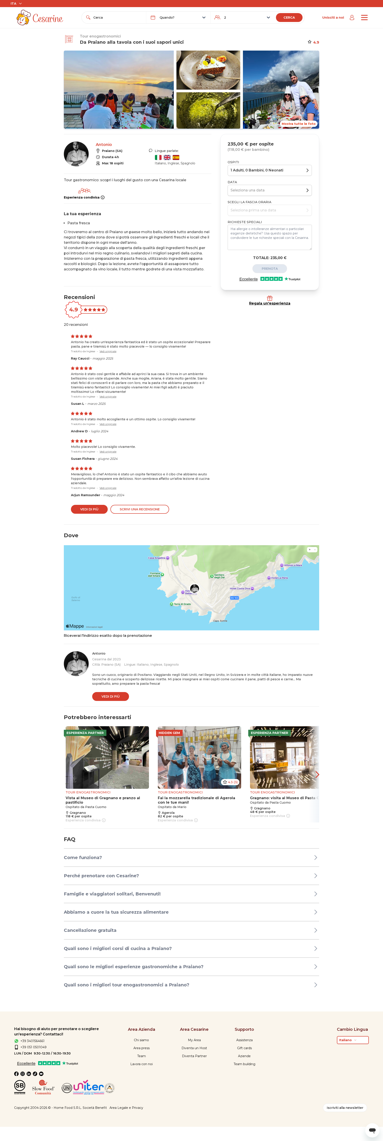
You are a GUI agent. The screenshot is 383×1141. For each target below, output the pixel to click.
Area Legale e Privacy (126, 1108)
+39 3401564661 (32, 1041)
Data (232, 182)
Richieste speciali (245, 222)
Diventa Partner (194, 1056)
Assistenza (244, 1040)
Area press (141, 1048)
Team (141, 1056)
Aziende (244, 1056)
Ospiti (233, 162)
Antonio (104, 144)
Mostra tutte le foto (299, 124)
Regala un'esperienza (269, 303)
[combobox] (118, 17)
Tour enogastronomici (100, 36)
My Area (194, 1040)
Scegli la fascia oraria (249, 202)
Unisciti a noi (333, 18)
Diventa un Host (194, 1048)
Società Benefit (95, 1108)
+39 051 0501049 (33, 1047)
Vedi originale (108, 351)
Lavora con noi (141, 1064)
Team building (244, 1064)
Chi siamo (141, 1040)
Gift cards (244, 1048)
